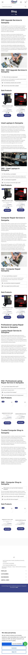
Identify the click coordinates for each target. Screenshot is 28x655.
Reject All (14, 651)
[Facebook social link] (14, 557)
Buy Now (7, 115)
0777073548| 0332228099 (8, 563)
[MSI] (20, 541)
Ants (17, 587)
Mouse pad (21, 202)
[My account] (21, 2)
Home (12, 14)
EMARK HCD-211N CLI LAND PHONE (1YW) (7, 106)
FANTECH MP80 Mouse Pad (20, 106)
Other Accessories (6, 107)
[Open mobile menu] (2, 2)
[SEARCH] (25, 6)
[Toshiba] (7, 541)
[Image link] (14, 551)
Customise (14, 648)
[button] (11, 97)
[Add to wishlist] (11, 95)
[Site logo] (14, 2)
